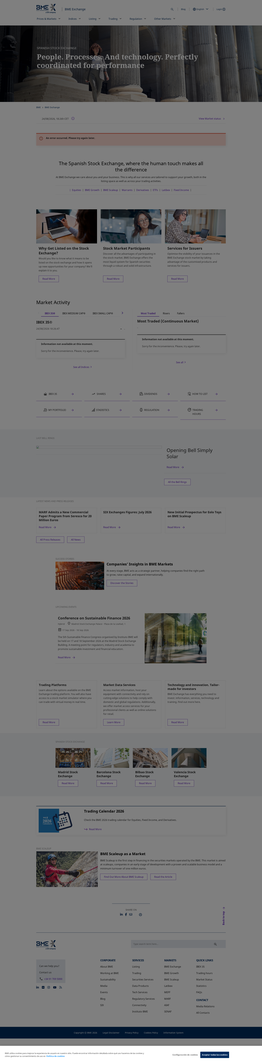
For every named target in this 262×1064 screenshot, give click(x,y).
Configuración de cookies (185, 1054)
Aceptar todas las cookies (214, 1054)
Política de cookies (55, 1056)
